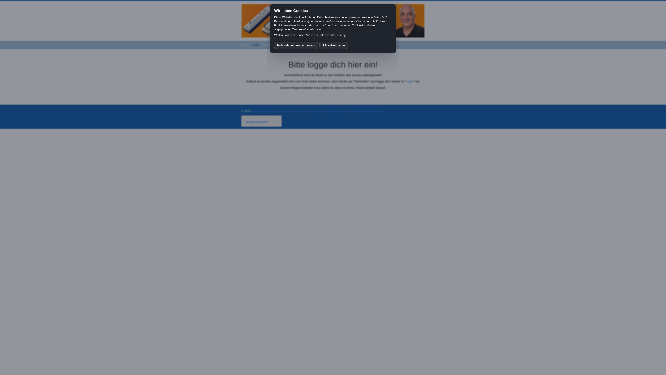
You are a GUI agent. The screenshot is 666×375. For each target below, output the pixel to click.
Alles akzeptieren (333, 45)
